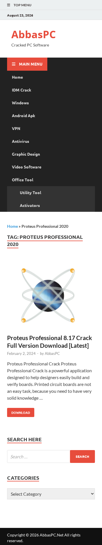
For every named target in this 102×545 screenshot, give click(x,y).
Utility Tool (30, 192)
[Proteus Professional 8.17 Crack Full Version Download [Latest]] (51, 296)
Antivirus (20, 141)
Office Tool (22, 179)
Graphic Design (26, 153)
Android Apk (23, 115)
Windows (20, 102)
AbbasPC (33, 34)
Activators (30, 205)
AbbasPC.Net (51, 534)
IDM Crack (21, 89)
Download (18, 411)
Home (17, 77)
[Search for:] (51, 456)
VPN (16, 128)
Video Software (26, 166)
